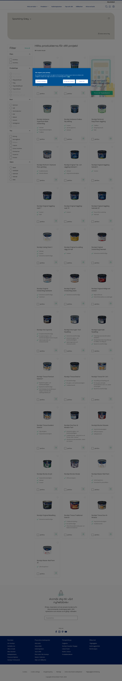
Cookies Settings (41, 81)
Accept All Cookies (69, 81)
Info (69, 76)
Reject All (81, 81)
